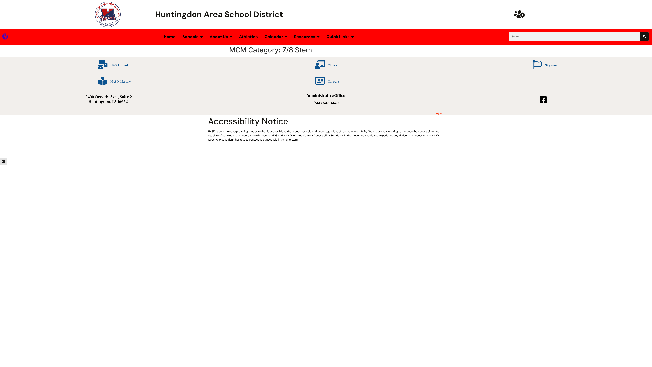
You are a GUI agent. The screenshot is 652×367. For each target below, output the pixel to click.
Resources (304, 36)
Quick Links (338, 36)
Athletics (248, 36)
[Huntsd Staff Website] (519, 14)
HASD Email (119, 65)
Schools (190, 36)
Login (438, 113)
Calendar (274, 36)
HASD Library (120, 81)
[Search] (644, 36)
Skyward (551, 65)
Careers (333, 81)
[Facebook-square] (543, 100)
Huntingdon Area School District (219, 14)
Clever (333, 65)
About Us (219, 36)
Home (170, 36)
